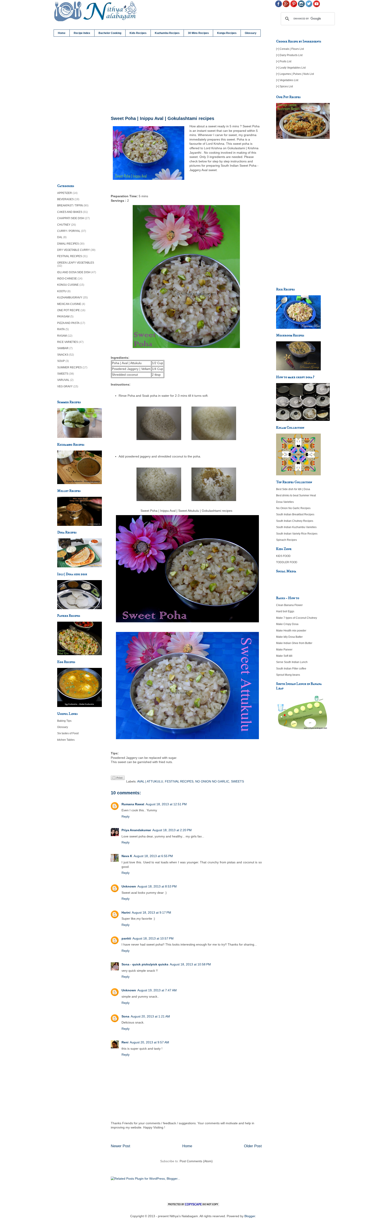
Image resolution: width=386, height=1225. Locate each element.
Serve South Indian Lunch (292, 662)
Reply (126, 816)
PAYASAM (63, 316)
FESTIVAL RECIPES (179, 781)
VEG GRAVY (65, 386)
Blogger (249, 1216)
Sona (125, 1016)
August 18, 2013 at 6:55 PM (153, 856)
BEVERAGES (65, 199)
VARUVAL (63, 380)
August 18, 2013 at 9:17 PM (151, 912)
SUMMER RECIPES (69, 367)
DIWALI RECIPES (68, 243)
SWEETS (237, 781)
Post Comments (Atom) (196, 1161)
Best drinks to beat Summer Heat (296, 495)
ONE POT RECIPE (68, 310)
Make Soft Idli (284, 655)
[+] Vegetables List (287, 80)
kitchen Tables (66, 739)
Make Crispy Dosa (287, 624)
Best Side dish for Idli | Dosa (293, 489)
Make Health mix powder (291, 630)
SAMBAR (63, 348)
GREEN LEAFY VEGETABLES (75, 262)
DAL (60, 237)
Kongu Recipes (227, 33)
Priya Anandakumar (136, 830)
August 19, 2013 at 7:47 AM (157, 990)
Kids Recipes (138, 33)
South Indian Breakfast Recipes (295, 514)
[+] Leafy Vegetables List (291, 67)
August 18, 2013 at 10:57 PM (153, 938)
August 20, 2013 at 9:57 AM (149, 1042)
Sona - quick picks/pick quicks (145, 964)
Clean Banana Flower (289, 605)
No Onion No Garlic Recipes (293, 508)
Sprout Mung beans (288, 674)
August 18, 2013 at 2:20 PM (172, 830)
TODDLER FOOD (286, 562)
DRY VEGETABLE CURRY (73, 250)
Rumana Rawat (133, 804)
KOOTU (62, 291)
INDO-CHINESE (67, 278)
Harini (126, 912)
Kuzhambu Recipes (167, 33)
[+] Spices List (284, 86)
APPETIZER (64, 193)
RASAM (62, 335)
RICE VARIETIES (67, 342)
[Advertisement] (186, 76)
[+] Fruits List (283, 61)
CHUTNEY (63, 224)
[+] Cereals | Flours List (290, 48)
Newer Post (120, 1146)
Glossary (250, 33)
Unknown (129, 886)
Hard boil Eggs (285, 611)
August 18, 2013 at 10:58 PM (190, 964)
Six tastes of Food (68, 733)
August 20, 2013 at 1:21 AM (150, 1016)
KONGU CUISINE (68, 284)
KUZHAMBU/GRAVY (69, 297)
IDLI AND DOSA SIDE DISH (73, 272)
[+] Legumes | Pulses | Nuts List (295, 74)
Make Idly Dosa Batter (289, 636)
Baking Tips (64, 720)
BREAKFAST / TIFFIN (70, 205)
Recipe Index (82, 33)
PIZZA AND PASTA (68, 323)
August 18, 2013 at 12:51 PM (166, 804)
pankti (126, 938)
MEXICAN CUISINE (69, 304)
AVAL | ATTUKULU (150, 781)
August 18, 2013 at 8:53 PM (157, 886)
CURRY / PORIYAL (68, 231)
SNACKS (62, 354)
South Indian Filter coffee (291, 668)
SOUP (61, 361)
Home (61, 33)
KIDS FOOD (283, 556)
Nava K (127, 856)
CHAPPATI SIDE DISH (70, 218)
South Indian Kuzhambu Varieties (296, 527)
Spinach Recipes (286, 539)
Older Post (253, 1146)
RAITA (61, 329)
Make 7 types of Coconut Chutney (296, 617)
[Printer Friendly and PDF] (118, 778)
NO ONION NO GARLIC (212, 781)
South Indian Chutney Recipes (294, 520)
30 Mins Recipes (198, 33)
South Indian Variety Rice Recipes (296, 533)
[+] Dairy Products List (289, 55)
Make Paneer (284, 649)
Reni (125, 1042)
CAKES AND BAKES (69, 212)
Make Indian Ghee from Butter (294, 643)
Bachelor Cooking (110, 33)
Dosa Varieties (285, 501)
